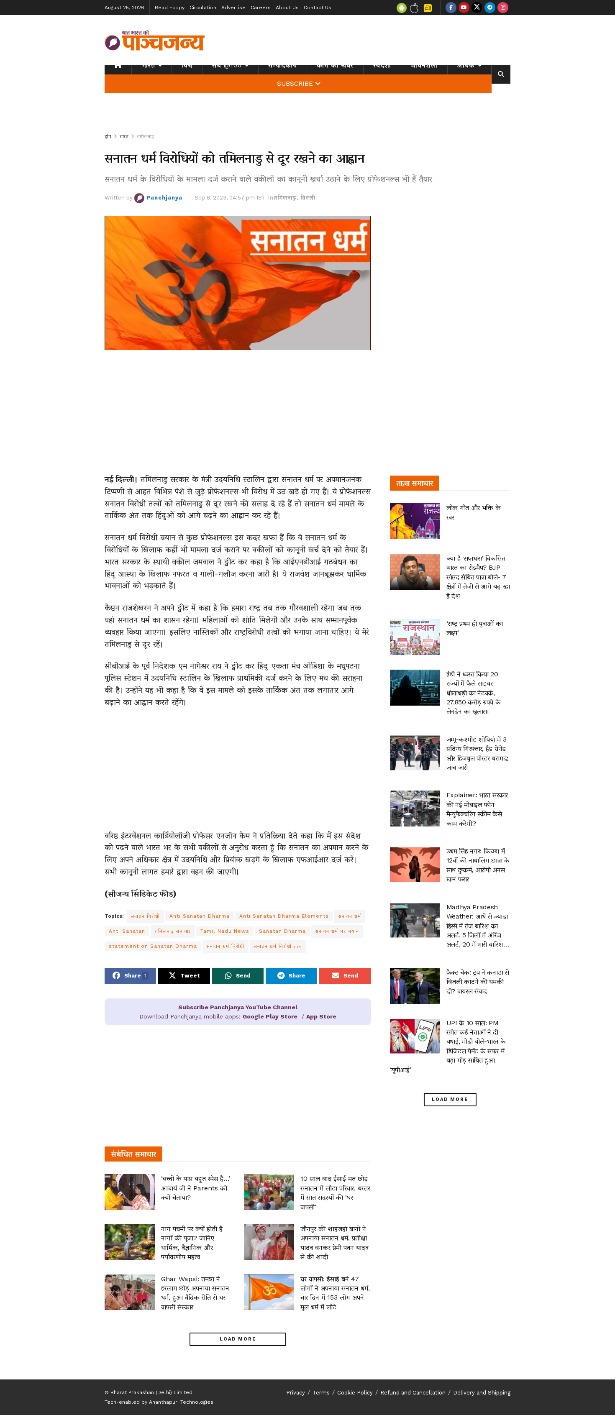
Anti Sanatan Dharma (199, 916)
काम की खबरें (335, 65)
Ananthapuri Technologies (181, 1402)
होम (108, 136)
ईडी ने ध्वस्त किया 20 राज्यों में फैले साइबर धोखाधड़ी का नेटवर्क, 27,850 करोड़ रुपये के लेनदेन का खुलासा (473, 693)
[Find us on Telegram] (489, 7)
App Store (321, 1016)
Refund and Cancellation (413, 1392)
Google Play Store (270, 1016)
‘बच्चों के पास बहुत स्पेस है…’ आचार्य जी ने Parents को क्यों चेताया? (195, 1187)
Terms (321, 1392)
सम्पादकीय (282, 65)
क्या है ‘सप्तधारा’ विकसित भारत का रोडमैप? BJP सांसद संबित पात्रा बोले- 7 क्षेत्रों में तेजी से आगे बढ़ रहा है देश (478, 577)
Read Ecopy (169, 7)
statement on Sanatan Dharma (153, 946)
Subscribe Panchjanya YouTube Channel (237, 1007)
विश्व (187, 65)
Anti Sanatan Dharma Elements (284, 916)
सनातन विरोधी (145, 916)
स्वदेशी (382, 65)
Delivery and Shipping (481, 1392)
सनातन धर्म (349, 916)
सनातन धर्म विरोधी (225, 946)
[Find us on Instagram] (502, 7)
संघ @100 (227, 65)
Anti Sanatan (127, 931)
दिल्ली (307, 197)
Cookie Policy (355, 1392)
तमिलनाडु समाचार (173, 931)
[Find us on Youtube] (464, 7)
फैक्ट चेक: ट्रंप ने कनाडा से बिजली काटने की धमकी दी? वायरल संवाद (477, 981)
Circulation (203, 7)
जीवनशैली (424, 65)
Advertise (233, 7)
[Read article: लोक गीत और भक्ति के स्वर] (415, 521)
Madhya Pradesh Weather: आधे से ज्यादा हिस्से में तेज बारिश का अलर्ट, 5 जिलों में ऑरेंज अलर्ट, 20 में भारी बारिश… (477, 926)
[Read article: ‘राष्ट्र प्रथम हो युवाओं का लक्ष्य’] (415, 637)
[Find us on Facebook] (451, 7)
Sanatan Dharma (282, 931)
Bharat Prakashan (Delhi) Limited (151, 1392)
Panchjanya (164, 197)
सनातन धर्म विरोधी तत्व (278, 946)
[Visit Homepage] (155, 40)
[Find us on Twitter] (477, 7)
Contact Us (317, 7)
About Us (287, 7)
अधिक (466, 65)
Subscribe (295, 83)
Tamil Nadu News (224, 931)
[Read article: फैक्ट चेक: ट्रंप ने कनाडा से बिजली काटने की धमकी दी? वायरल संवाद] (415, 986)
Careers (261, 7)
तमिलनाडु (145, 136)
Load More (238, 1339)
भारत (148, 65)
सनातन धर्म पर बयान (337, 931)
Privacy (295, 1392)
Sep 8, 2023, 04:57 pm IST (230, 197)
